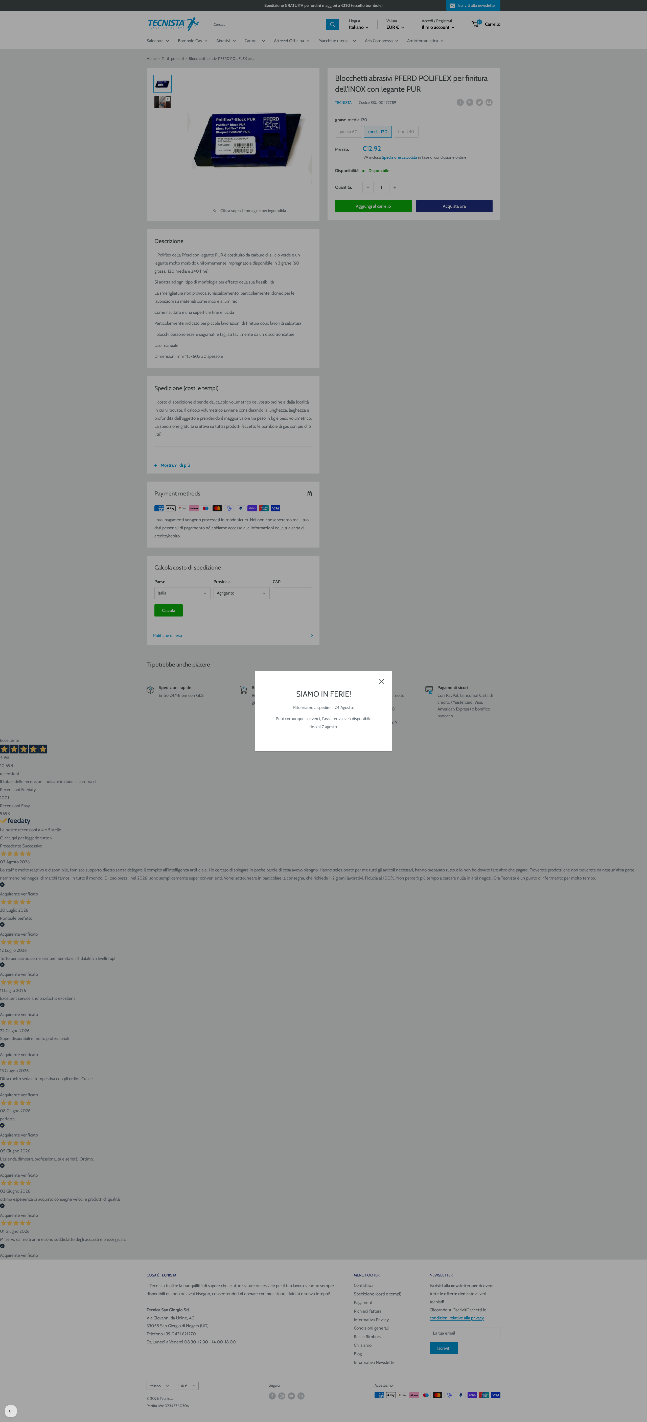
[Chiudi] (381, 681)
